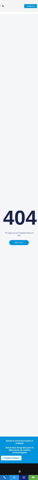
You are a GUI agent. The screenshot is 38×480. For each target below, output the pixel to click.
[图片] (33, 477)
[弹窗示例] (14, 477)
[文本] (5, 477)
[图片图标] (24, 477)
